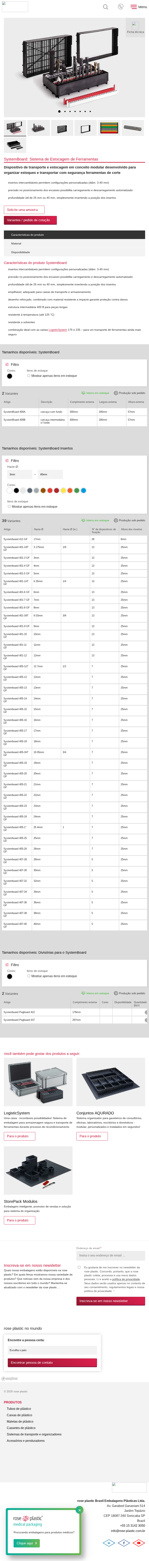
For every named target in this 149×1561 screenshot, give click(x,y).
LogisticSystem (58, 329)
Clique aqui (25, 1543)
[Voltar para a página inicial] (15, 7)
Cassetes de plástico (21, 1428)
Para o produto (17, 1136)
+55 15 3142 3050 (121, 7)
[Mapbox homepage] (9, 1379)
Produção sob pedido (132, 392)
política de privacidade (126, 1279)
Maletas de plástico (20, 1421)
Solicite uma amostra (22, 210)
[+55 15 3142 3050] (121, 7)
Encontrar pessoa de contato (32, 1362)
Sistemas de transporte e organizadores (34, 1434)
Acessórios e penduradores (26, 1440)
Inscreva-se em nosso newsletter (104, 1301)
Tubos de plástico (19, 1408)
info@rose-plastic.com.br (128, 1531)
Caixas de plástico (19, 1415)
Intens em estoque (97, 392)
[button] (59, 111)
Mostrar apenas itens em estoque (54, 375)
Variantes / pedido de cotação (28, 220)
